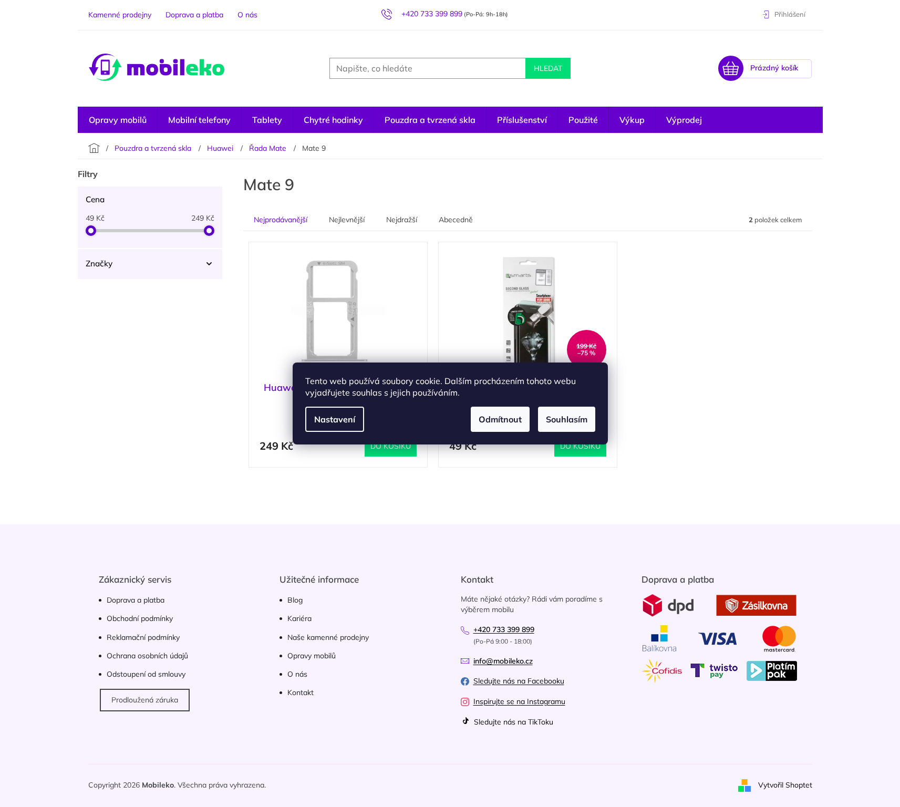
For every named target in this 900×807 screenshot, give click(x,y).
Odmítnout (500, 419)
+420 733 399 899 (503, 629)
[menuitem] (684, 120)
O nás (247, 14)
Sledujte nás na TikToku (512, 722)
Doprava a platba (194, 14)
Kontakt (300, 692)
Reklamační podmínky (143, 637)
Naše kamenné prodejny (328, 637)
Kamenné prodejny (119, 14)
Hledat (548, 68)
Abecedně (456, 219)
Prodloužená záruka (144, 700)
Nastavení (334, 419)
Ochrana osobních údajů (147, 655)
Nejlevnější (347, 219)
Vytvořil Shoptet (785, 785)
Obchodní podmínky (140, 618)
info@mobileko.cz (503, 661)
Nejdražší (401, 219)
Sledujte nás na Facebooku (518, 681)
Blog (295, 600)
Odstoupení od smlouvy (146, 674)
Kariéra (299, 618)
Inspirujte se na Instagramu (519, 701)
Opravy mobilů (311, 655)
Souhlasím (566, 419)
